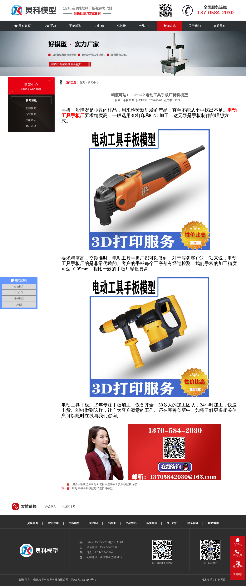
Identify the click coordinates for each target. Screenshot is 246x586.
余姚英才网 (68, 506)
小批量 (121, 26)
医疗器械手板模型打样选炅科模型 (92, 488)
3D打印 (99, 26)
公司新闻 (31, 108)
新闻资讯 (170, 26)
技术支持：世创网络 (214, 579)
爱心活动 (31, 126)
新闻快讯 (31, 100)
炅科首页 (24, 26)
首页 (82, 82)
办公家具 (50, 506)
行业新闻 (31, 114)
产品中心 (145, 26)
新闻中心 (93, 82)
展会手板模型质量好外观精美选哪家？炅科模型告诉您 (104, 484)
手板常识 (31, 120)
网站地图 (213, 523)
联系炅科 (220, 26)
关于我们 (195, 26)
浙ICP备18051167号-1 (83, 579)
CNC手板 (50, 26)
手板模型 (75, 26)
